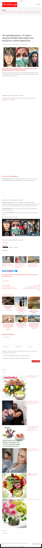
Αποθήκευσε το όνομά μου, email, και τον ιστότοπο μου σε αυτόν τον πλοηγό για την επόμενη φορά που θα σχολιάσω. (19, 352)
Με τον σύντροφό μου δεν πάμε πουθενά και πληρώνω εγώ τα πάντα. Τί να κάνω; (33, 450)
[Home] (2, 11)
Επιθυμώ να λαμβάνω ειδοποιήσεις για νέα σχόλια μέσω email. (17, 355)
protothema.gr (5, 242)
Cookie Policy (22, 546)
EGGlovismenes (5, 99)
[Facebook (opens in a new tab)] (21, 0)
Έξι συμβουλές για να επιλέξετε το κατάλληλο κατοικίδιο (21, 325)
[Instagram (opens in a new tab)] (22, 0)
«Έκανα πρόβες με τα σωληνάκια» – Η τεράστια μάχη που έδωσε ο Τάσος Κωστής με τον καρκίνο (8, 265)
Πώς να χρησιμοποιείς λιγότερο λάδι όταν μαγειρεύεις (8, 307)
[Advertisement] (21, 26)
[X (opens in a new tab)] (20, 0)
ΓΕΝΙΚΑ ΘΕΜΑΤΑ (16, 44)
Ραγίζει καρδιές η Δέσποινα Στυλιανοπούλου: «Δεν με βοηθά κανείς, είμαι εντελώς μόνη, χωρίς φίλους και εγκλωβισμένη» (20, 265)
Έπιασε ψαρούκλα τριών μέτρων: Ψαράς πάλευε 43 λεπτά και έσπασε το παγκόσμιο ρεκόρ (34, 325)
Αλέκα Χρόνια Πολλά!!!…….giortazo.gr (33, 499)
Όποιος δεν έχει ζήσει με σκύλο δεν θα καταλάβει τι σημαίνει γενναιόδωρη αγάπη (8, 326)
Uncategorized (6, 280)
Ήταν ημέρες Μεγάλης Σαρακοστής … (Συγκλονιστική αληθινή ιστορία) (21, 309)
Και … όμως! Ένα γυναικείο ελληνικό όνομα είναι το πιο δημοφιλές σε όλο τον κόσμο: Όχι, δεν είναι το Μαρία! (33, 265)
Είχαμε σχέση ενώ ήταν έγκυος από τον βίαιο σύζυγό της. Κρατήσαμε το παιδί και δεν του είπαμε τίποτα (33, 402)
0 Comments (24, 44)
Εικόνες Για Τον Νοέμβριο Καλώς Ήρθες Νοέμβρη (34, 311)
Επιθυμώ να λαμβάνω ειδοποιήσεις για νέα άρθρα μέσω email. (16, 358)
